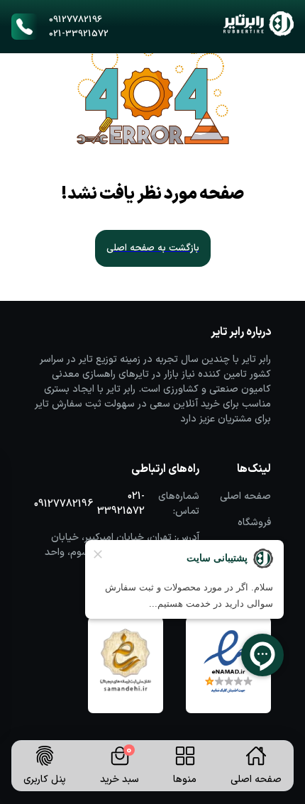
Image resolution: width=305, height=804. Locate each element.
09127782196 (75, 20)
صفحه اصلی (245, 496)
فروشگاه (254, 522)
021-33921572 (79, 34)
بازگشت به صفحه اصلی (152, 248)
